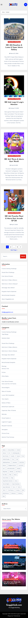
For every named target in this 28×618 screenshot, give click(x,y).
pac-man (5, 474)
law (4, 468)
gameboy (15, 462)
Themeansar (16, 616)
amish (18, 449)
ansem (4, 453)
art (9, 453)
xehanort (13, 493)
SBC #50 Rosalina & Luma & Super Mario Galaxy (14, 47)
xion (4, 496)
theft (4, 490)
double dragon (6, 459)
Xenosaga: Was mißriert (8, 287)
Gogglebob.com (14, 605)
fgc (17, 459)
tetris (19, 487)
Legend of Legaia (6, 422)
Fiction (4, 372)
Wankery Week (6, 338)
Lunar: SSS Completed (8, 395)
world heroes (6, 493)
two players (11, 490)
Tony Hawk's (5, 399)
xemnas (20, 493)
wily (23, 490)
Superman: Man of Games (9, 410)
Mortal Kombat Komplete (8, 295)
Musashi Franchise (7, 425)
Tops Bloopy (5, 334)
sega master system (8, 480)
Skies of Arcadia (6, 391)
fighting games (6, 462)
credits (12, 456)
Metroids (4, 414)
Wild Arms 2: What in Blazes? (10, 284)
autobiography (16, 453)
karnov (4, 465)
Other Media (5, 376)
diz (23, 456)
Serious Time (5, 368)
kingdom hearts (12, 465)
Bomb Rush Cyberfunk (8, 406)
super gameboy (16, 483)
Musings (4, 366)
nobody (11, 471)
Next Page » (14, 250)
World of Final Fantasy (8, 437)
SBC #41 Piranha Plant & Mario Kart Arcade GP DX (14, 218)
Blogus (9, 616)
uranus (18, 490)
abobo (4, 449)
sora (16, 480)
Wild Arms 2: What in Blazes (9, 351)
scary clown (5, 477)
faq (13, 459)
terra (14, 487)
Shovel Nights (6, 387)
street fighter (6, 483)
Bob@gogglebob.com (7, 312)
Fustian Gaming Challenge (9, 268)
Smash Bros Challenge (14, 41)
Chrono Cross (5, 433)
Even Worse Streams (7, 276)
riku (10, 474)
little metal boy (11, 468)
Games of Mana (6, 403)
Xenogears (5, 429)
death (18, 456)
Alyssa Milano (11, 449)
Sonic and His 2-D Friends (9, 383)
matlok (18, 468)
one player (18, 471)
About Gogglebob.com (8, 299)
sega (12, 477)
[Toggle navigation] (1, 4)
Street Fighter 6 (6, 418)
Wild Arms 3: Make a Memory (9, 280)
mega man (5, 471)
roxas (15, 474)
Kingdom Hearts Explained (9, 291)
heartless (21, 462)
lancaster (21, 465)
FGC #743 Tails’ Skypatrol (12, 550)
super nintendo (6, 487)
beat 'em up (5, 456)
